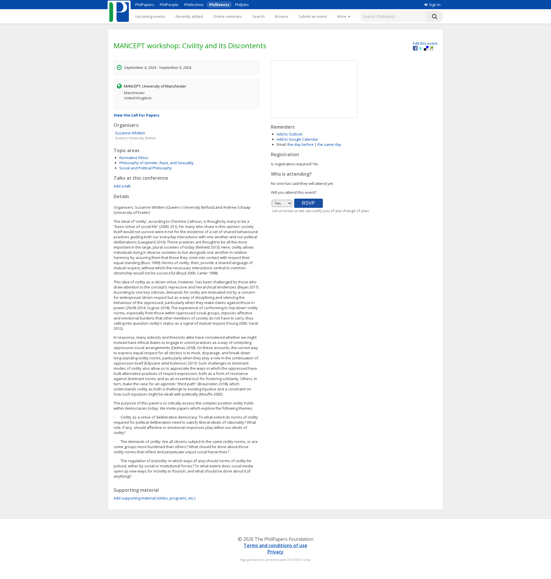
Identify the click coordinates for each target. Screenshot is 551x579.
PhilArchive (193, 4)
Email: (282, 144)
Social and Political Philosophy (145, 168)
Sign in (435, 4)
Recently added (189, 16)
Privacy (275, 552)
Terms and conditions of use (275, 545)
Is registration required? (292, 163)
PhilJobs (242, 4)
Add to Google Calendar (297, 139)
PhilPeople (169, 4)
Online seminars (227, 16)
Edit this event (425, 43)
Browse (281, 16)
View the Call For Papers (136, 115)
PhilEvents (219, 4)
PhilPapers (144, 4)
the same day (329, 144)
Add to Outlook (289, 134)
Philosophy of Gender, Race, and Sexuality (156, 162)
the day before (301, 144)
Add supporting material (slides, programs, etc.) (154, 498)
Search (258, 16)
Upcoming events (150, 16)
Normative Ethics (133, 157)
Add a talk (122, 186)
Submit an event (312, 16)
